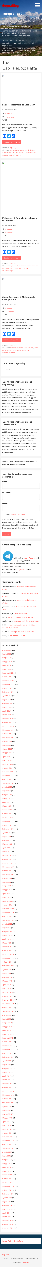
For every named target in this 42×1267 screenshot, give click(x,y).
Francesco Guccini (21, 613)
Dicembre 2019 (8, 954)
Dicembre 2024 (8, 726)
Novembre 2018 (8, 1004)
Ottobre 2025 (7, 688)
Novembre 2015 (8, 1141)
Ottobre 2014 (7, 1190)
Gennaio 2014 (7, 1224)
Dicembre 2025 (8, 681)
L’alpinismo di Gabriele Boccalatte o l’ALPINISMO (19, 219)
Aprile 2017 (6, 1076)
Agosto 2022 (7, 833)
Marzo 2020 (6, 943)
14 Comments (9, 312)
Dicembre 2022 (8, 817)
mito (15, 268)
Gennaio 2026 (7, 677)
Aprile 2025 (6, 711)
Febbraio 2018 (7, 1038)
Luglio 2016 (6, 1110)
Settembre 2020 (8, 920)
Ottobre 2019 (7, 962)
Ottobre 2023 (7, 779)
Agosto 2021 (7, 878)
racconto (5, 155)
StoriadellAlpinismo (15, 155)
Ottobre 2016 (7, 1099)
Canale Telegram (29, 558)
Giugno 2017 (7, 1068)
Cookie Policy (18, 1241)
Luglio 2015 (6, 1156)
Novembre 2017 (8, 1049)
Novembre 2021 (8, 867)
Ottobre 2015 (7, 1144)
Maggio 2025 (7, 707)
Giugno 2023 (7, 795)
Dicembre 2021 (8, 863)
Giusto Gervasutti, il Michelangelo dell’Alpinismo (18, 298)
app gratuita (20, 569)
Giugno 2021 (7, 886)
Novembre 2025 (8, 684)
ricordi (19, 268)
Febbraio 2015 (7, 1175)
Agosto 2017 (7, 1061)
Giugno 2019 (7, 977)
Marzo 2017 (6, 1080)
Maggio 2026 (7, 661)
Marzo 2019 (6, 988)
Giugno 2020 (7, 931)
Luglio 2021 (6, 882)
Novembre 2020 (8, 912)
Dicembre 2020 (8, 909)
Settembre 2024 (8, 737)
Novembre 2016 (8, 1095)
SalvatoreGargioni (8, 271)
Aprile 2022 (6, 848)
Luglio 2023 (6, 791)
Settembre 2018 (8, 1011)
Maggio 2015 (7, 1163)
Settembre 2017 (8, 1057)
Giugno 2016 (7, 1114)
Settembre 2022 (8, 829)
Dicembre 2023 (8, 772)
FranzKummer (6, 153)
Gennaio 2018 (7, 1042)
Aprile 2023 (6, 802)
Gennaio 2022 (7, 859)
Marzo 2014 (6, 1217)
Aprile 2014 (6, 1213)
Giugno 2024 (7, 749)
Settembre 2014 (8, 1194)
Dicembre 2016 (8, 1091)
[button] (38, 4)
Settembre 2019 (8, 966)
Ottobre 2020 (7, 916)
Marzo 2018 (6, 1034)
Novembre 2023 (8, 776)
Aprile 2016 (6, 1122)
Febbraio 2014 (7, 1220)
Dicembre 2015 (8, 1137)
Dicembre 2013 (8, 1228)
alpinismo (13, 266)
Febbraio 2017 (7, 1083)
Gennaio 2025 (7, 722)
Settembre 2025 (8, 692)
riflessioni (25, 268)
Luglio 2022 (6, 836)
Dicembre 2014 (8, 1182)
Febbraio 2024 (7, 764)
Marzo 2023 (6, 806)
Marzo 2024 (6, 760)
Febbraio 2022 (7, 855)
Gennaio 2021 (7, 905)
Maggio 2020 (7, 935)
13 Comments (9, 117)
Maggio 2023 (7, 798)
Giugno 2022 (7, 840)
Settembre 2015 (8, 1148)
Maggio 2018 (7, 1027)
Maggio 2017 (7, 1072)
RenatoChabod (24, 350)
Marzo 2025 (6, 715)
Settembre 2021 (8, 874)
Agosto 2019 (7, 969)
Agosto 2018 (7, 1015)
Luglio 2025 (6, 699)
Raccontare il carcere (17, 635)
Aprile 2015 (6, 1167)
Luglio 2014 (6, 1201)
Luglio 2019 (6, 973)
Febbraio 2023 (7, 810)
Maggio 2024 (7, 753)
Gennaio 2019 (7, 996)
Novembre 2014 (8, 1186)
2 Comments (9, 233)
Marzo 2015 (6, 1171)
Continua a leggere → (12, 142)
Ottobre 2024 (7, 734)
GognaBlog (10, 5)
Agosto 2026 (7, 650)
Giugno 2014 (7, 1205)
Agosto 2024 (7, 741)
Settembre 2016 (8, 1103)
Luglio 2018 (6, 1019)
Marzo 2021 (6, 897)
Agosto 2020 (7, 924)
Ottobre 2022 (7, 825)
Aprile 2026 (6, 665)
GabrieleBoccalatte (18, 153)
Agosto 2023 (7, 787)
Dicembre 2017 (8, 1045)
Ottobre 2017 (7, 1053)
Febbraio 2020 (7, 947)
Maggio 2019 (7, 981)
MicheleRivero (14, 350)
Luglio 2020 (6, 928)
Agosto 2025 (7, 696)
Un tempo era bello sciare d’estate (20, 617)
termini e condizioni (18, 515)
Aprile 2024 (6, 757)
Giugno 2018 (7, 1023)
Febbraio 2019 (7, 992)
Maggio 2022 (7, 844)
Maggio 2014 (7, 1209)
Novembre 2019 (8, 958)
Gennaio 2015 (7, 1179)
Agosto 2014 (7, 1198)
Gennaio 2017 (7, 1087)
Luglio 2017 (6, 1065)
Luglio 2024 (6, 745)
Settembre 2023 (8, 783)
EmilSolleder (30, 150)
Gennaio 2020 (7, 950)
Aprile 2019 (6, 985)
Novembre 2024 (8, 730)
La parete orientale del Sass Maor (18, 104)
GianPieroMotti (28, 348)
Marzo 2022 (6, 852)
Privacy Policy (7, 1241)
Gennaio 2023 (7, 814)
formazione (21, 266)
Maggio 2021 (7, 890)
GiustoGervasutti (30, 153)
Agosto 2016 (7, 1106)
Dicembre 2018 (8, 1000)
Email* (5, 504)
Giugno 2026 (7, 658)
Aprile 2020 (6, 939)
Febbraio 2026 (7, 673)
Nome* (5, 481)
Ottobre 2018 (7, 1007)
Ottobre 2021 (7, 871)
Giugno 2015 (7, 1160)
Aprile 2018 (6, 1030)
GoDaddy (26, 1262)
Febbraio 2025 (7, 719)
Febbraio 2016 (7, 1129)
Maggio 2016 (7, 1118)
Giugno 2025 (7, 703)
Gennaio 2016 (7, 1133)
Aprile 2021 (6, 893)
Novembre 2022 (8, 821)
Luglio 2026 (6, 654)
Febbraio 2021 (7, 901)
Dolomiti (22, 150)
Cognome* (6, 492)
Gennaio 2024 (7, 768)
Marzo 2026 (6, 669)
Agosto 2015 (7, 1152)
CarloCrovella (14, 150)
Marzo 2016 (6, 1125)
